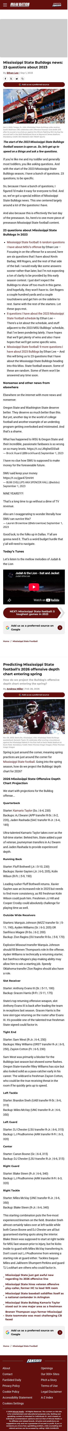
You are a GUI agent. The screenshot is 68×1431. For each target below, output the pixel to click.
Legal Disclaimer (51, 1391)
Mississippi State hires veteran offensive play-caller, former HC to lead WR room (32, 1286)
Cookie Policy (11, 1391)
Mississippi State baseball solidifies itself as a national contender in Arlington (34, 1295)
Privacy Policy (11, 1385)
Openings (47, 1368)
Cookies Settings (13, 1403)
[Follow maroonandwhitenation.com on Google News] (60, 627)
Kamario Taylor (22, 810)
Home (6, 641)
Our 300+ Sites (50, 1374)
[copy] (22, 78)
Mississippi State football (19, 761)
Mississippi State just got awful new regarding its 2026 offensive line (29, 1277)
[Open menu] (5, 5)
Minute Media (18, 1412)
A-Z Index (47, 1397)
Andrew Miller (15, 688)
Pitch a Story (49, 1380)
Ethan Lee (13, 72)
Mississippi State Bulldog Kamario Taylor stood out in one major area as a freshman (33, 1304)
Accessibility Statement (17, 1397)
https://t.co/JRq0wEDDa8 (43, 448)
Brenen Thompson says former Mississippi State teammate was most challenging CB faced (33, 1315)
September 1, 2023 (52, 453)
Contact (7, 1374)
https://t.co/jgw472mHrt (18, 478)
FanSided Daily (12, 1380)
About (6, 1368)
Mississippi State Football (25, 641)
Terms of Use (49, 1385)
